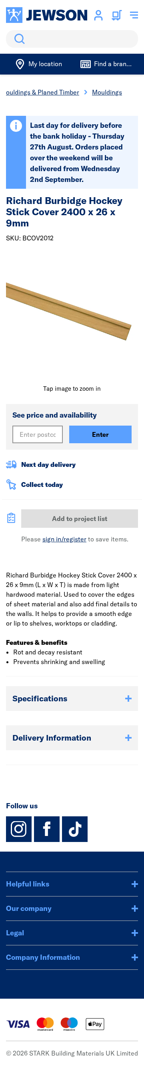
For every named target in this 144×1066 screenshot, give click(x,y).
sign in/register (64, 539)
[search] (72, 39)
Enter (100, 434)
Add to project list (79, 519)
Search (18, 39)
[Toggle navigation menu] (134, 15)
